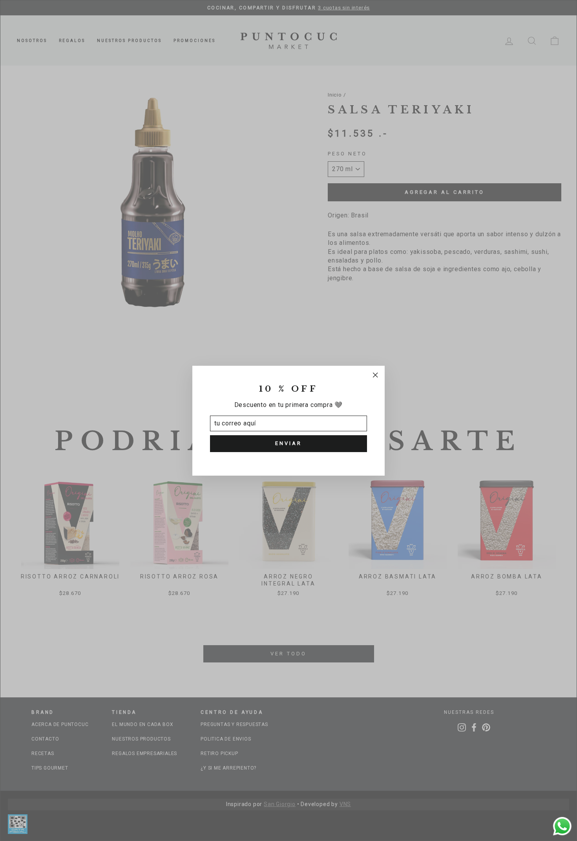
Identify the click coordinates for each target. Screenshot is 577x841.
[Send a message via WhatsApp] (562, 826)
